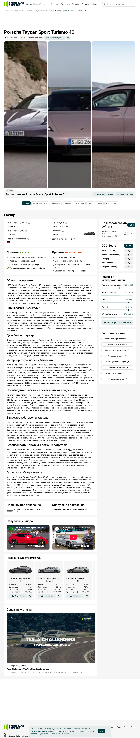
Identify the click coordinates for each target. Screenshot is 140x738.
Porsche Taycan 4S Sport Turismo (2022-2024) (30, 510)
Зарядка (75, 4)
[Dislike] (131, 233)
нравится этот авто (31, 38)
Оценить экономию (115, 356)
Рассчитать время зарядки (115, 350)
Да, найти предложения (103, 194)
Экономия (86, 4)
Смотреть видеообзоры (115, 373)
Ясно (101, 731)
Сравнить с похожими (116, 344)
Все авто (55, 4)
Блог (95, 4)
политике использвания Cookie (56, 734)
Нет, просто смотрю (125, 194)
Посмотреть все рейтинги (119, 322)
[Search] (105, 4)
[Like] (125, 233)
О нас (133, 727)
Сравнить (65, 4)
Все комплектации (53, 38)
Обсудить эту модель (115, 379)
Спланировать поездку (116, 367)
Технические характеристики (115, 339)
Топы (126, 727)
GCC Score (11, 38)
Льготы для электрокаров (115, 362)
